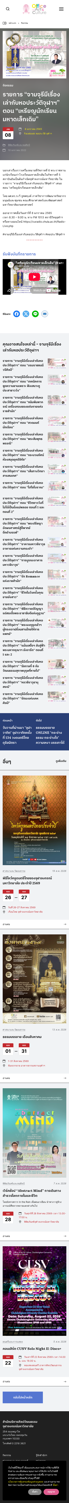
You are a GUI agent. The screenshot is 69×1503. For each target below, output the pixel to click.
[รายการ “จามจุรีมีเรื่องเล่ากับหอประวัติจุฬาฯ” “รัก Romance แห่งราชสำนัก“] (57, 575)
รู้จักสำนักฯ (41, 1455)
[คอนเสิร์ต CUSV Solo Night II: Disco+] (34, 1291)
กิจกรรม (7, 1455)
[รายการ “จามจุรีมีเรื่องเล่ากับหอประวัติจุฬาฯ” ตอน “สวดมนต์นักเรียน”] (57, 421)
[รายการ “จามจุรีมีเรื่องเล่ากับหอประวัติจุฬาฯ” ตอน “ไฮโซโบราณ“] (57, 486)
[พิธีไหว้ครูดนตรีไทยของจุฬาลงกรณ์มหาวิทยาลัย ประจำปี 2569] (34, 820)
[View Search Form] (8, 9)
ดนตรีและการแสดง (13, 1341)
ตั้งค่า (55, 1485)
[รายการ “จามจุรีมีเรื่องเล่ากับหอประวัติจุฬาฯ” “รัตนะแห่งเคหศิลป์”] (57, 697)
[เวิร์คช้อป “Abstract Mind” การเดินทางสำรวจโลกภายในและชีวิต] (34, 1133)
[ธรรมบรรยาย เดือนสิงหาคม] (34, 979)
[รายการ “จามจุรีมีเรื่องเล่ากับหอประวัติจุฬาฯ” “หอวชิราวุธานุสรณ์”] (57, 680)
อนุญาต (51, 1491)
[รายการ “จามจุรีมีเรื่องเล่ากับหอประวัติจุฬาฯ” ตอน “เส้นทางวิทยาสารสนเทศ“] (57, 469)
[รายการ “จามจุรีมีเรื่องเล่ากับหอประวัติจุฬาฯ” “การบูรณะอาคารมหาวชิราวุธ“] (57, 558)
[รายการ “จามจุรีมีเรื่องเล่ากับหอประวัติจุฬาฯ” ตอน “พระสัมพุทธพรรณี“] (57, 437)
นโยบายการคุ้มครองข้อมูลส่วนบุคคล (25, 1481)
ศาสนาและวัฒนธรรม (14, 870)
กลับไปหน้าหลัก (22, 1397)
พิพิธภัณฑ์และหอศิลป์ (19, 145)
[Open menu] (61, 9)
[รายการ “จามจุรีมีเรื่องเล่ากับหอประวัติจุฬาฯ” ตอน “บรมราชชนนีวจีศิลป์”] (57, 363)
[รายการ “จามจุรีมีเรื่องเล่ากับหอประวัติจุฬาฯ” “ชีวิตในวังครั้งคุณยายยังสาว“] (57, 591)
